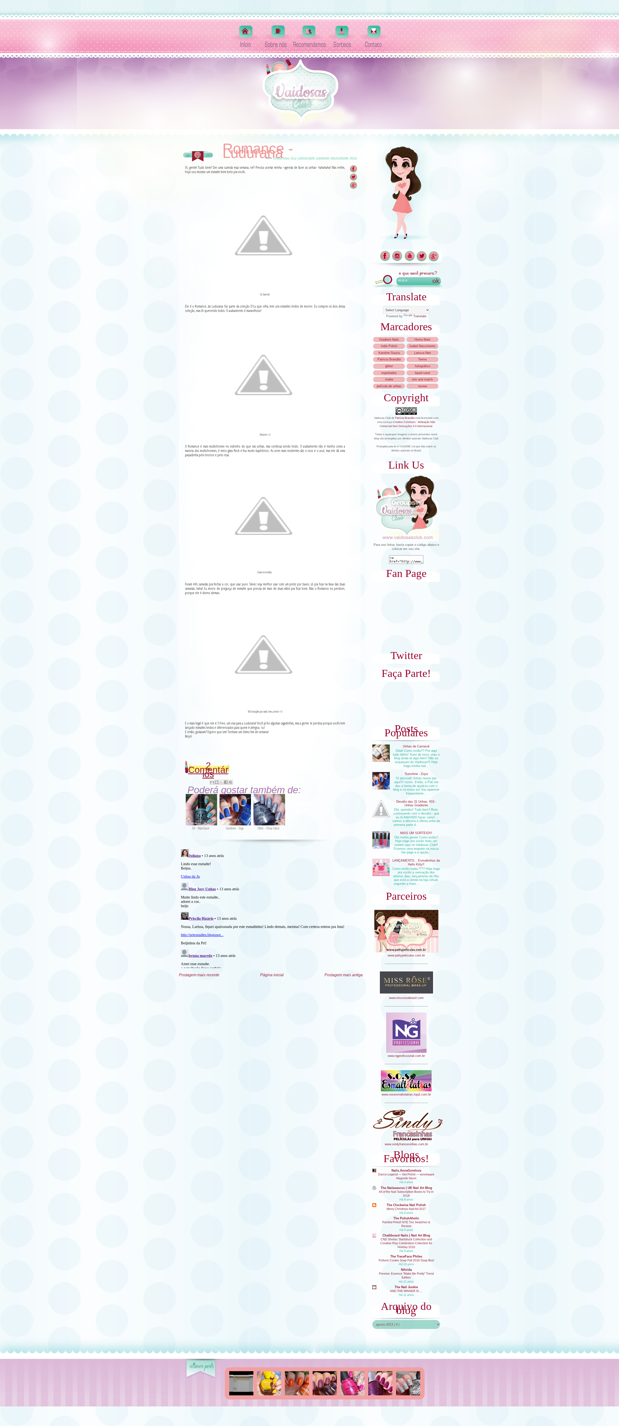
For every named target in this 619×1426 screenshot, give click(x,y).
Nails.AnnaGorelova (406, 1170)
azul (286, 158)
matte (389, 379)
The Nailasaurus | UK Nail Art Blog (406, 1188)
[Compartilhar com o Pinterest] (230, 782)
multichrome (339, 158)
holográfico (422, 366)
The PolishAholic (406, 1218)
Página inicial (272, 975)
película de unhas (389, 386)
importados (389, 373)
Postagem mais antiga (343, 975)
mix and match (422, 379)
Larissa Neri (306, 158)
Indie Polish (389, 346)
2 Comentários (208, 769)
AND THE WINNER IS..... (406, 1291)
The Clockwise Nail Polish (406, 1205)
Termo (422, 359)
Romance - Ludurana (257, 151)
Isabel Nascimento (422, 346)
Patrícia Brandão (389, 359)
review (422, 386)
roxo (353, 158)
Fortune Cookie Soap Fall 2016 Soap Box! (406, 1260)
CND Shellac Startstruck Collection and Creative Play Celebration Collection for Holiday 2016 (406, 1243)
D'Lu (293, 158)
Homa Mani (422, 339)
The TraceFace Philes (406, 1256)
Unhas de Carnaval (416, 746)
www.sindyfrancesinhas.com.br (406, 1144)
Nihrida (406, 1269)
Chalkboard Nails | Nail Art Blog (406, 1235)
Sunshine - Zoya (416, 774)
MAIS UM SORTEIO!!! (416, 833)
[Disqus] (271, 907)
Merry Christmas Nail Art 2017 (406, 1209)
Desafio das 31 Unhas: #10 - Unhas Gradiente (416, 803)
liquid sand (422, 373)
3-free (277, 158)
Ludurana (322, 158)
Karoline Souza (389, 353)
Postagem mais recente (199, 975)
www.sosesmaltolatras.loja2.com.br (406, 1094)
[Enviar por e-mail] (212, 782)
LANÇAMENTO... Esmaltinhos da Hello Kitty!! (416, 862)
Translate (419, 316)
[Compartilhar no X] (221, 782)
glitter (389, 366)
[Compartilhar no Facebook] (225, 782)
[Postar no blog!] (216, 782)
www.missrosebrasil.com (406, 998)
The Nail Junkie (406, 1287)
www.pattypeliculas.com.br (406, 955)
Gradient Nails (389, 339)
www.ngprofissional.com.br (406, 1056)
